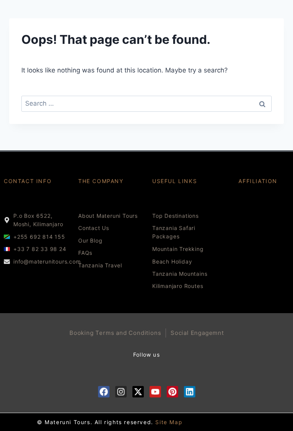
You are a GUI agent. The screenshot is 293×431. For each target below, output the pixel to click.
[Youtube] (155, 392)
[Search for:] (146, 103)
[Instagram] (121, 392)
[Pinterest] (172, 392)
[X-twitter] (138, 392)
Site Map (168, 422)
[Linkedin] (189, 392)
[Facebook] (103, 392)
